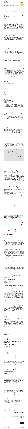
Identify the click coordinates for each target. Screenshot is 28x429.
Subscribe (22, 423)
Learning (11, 11)
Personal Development (16, 11)
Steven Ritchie (5, 1)
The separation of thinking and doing (19, 412)
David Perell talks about (7, 361)
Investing (9, 11)
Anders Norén (22, 427)
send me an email (20, 404)
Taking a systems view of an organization (9, 410)
